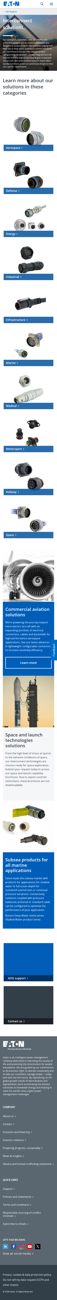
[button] (28, 663)
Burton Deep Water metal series (24, 915)
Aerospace (11, 11)
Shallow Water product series (23, 919)
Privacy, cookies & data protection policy (27, 1274)
